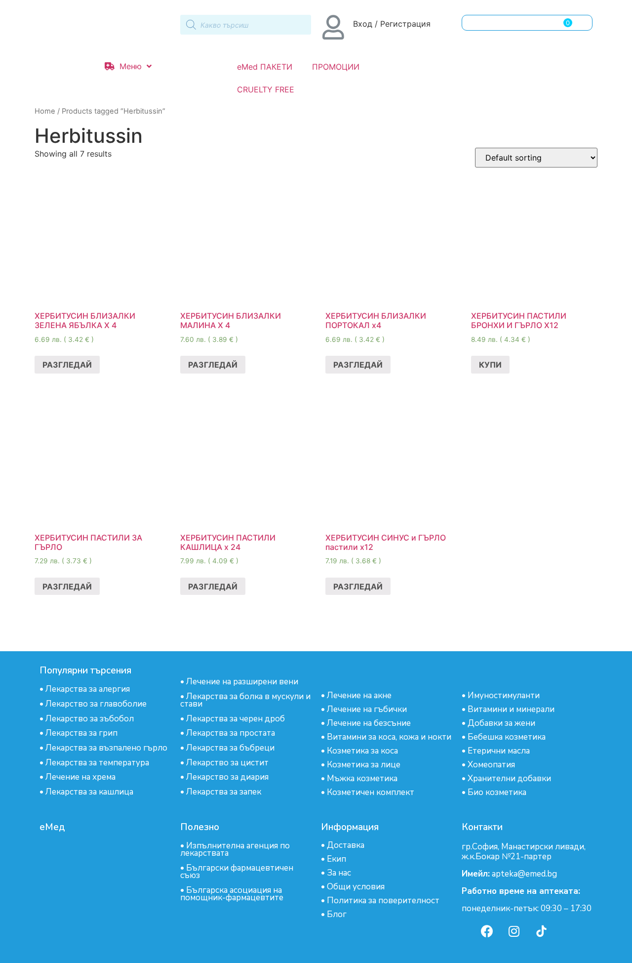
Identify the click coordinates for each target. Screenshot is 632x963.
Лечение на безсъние (369, 723)
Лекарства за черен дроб (235, 718)
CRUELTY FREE (265, 89)
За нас (339, 873)
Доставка (345, 845)
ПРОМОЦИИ (335, 67)
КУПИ (490, 365)
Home (45, 111)
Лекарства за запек (223, 791)
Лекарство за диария (227, 777)
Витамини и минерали (511, 709)
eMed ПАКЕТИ (264, 67)
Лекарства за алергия (87, 689)
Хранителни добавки (509, 778)
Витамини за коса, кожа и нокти (389, 737)
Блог (337, 914)
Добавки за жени (501, 723)
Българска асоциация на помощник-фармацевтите (231, 893)
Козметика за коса (362, 750)
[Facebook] (486, 931)
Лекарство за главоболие (96, 704)
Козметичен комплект (370, 792)
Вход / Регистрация (392, 24)
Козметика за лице (363, 764)
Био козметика (497, 792)
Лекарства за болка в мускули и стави (245, 700)
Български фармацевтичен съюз (236, 871)
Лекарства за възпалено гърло (106, 748)
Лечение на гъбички (367, 709)
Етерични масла (499, 750)
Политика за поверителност (383, 900)
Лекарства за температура (97, 762)
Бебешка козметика (507, 737)
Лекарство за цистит (227, 762)
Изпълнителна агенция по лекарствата (235, 849)
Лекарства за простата (230, 733)
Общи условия (356, 886)
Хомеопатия (491, 764)
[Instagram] (514, 931)
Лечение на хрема (80, 777)
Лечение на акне (359, 695)
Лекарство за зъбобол (89, 718)
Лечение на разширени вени (242, 681)
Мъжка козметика (362, 778)
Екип (336, 859)
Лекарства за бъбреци (230, 748)
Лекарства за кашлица (89, 791)
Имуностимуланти (504, 695)
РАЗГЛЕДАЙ (67, 365)
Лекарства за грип (81, 733)
